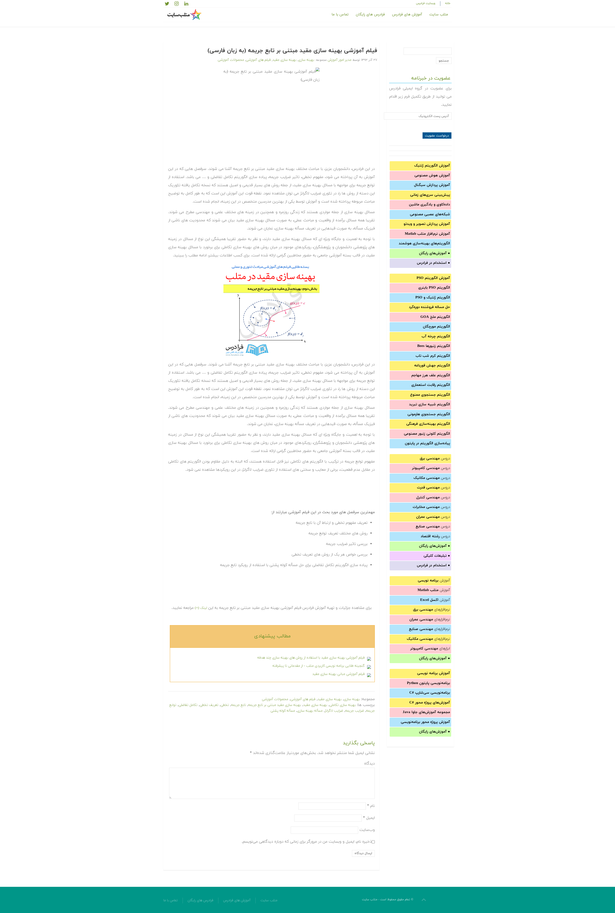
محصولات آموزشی (231, 60)
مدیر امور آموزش (339, 60)
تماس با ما (340, 14)
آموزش (434, 580)
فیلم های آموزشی (258, 60)
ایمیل (369, 817)
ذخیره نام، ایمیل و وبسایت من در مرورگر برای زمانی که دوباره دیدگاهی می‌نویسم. (307, 841)
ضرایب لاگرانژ (334, 711)
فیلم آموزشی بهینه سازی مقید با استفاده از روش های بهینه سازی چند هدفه (311, 657)
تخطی (225, 705)
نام (371, 805)
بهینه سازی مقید (284, 60)
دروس (435, 458)
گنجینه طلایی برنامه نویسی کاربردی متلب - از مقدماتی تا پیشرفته (318, 666)
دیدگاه (369, 763)
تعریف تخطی (209, 705)
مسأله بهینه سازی (310, 711)
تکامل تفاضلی (187, 705)
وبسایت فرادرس (425, 3)
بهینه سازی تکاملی (342, 705)
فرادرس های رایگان (370, 14)
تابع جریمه (238, 705)
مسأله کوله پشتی (283, 711)
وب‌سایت (367, 829)
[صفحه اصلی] (185, 14)
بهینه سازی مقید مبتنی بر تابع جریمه (274, 705)
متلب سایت (438, 14)
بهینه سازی (306, 60)
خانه (447, 3)
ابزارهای (430, 648)
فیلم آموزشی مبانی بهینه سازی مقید (338, 674)
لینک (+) (201, 608)
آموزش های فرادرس (407, 14)
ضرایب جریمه (354, 711)
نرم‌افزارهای (431, 609)
